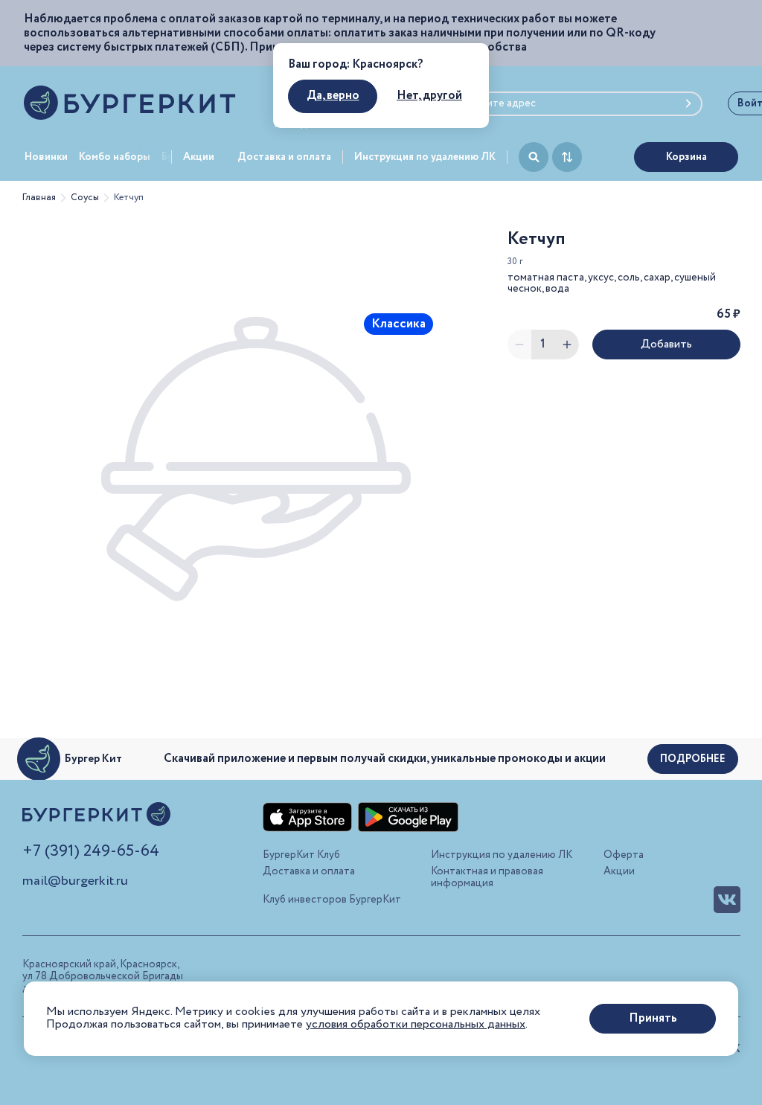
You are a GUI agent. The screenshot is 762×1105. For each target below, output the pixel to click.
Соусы (85, 197)
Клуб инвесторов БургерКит (332, 900)
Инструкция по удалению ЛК (425, 157)
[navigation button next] (155, 157)
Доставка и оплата (284, 157)
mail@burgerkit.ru (75, 881)
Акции (198, 157)
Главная (39, 197)
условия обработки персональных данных (415, 1024)
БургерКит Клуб (301, 855)
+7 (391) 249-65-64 (90, 851)
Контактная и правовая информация (487, 877)
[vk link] (727, 899)
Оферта (623, 855)
